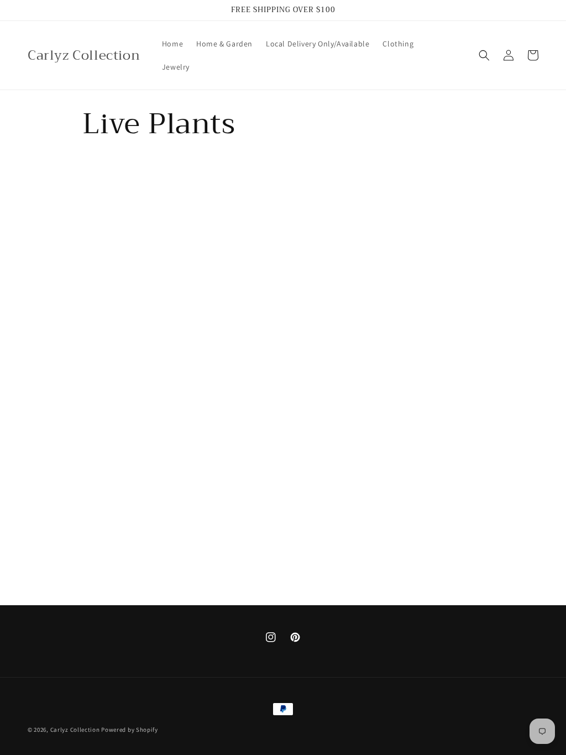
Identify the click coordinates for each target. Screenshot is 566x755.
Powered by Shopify (129, 729)
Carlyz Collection (75, 729)
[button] (484, 55)
